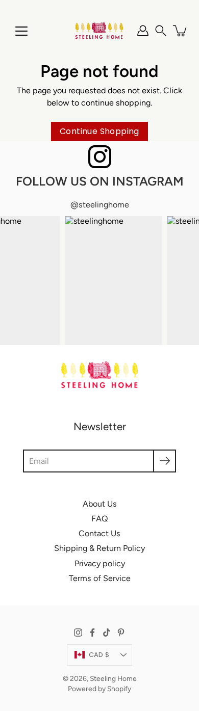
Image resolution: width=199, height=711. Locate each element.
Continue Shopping (99, 131)
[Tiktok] (106, 632)
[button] (160, 30)
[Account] (143, 30)
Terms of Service (100, 578)
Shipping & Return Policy (99, 548)
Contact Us (99, 533)
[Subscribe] (164, 461)
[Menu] (21, 31)
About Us (100, 504)
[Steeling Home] (99, 30)
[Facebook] (92, 632)
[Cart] (180, 30)
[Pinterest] (121, 632)
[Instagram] (78, 632)
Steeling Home (113, 678)
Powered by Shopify (99, 688)
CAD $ (99, 655)
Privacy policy (99, 563)
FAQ (99, 518)
